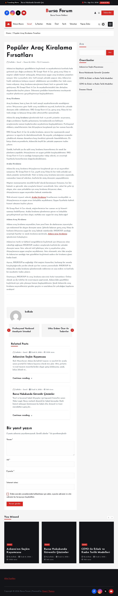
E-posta (10, 471)
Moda (48, 24)
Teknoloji (73, 24)
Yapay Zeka (85, 24)
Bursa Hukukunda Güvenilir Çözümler (94, 73)
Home (8, 33)
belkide (12, 62)
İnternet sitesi (12, 483)
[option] (21, 542)
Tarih (64, 24)
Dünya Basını (18, 24)
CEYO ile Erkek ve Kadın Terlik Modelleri (96, 78)
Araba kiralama (39, 197)
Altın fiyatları (9, 578)
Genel (29, 24)
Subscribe (107, 13)
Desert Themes (48, 591)
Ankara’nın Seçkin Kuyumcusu (91, 67)
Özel (57, 24)
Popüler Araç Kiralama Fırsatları (26, 33)
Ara (81, 44)
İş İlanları (39, 24)
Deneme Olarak (85, 90)
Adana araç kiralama (57, 234)
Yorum (10, 440)
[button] (108, 517)
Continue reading (21, 378)
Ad (8, 460)
